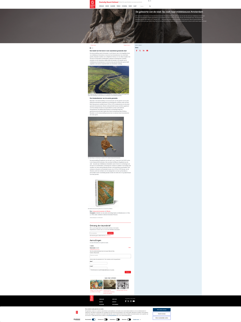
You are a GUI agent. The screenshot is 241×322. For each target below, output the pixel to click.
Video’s (130, 6)
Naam (91, 261)
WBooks (108, 211)
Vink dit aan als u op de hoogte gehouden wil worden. (102, 270)
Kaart (135, 6)
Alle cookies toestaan (161, 309)
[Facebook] (136, 50)
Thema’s (118, 6)
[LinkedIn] (143, 50)
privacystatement (112, 315)
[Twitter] (140, 50)
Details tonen (136, 319)
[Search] (150, 6)
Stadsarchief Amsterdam (99, 211)
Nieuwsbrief (115, 304)
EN (150, 0)
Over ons (114, 299)
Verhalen (101, 6)
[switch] (106, 319)
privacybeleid (107, 235)
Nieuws (107, 6)
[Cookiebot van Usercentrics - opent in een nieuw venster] (76, 319)
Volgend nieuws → (127, 45)
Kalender (112, 6)
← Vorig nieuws (93, 45)
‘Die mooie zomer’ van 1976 (122, 290)
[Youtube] (134, 301)
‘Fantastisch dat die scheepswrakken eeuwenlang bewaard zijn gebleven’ (108, 292)
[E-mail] (147, 50)
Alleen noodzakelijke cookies (161, 317)
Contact (114, 301)
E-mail (91, 266)
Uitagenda (124, 6)
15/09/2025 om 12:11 (94, 249)
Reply (130, 247)
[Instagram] (131, 301)
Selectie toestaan (161, 313)
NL (148, 0)
